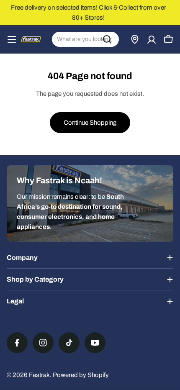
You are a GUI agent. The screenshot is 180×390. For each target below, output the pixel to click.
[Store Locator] (135, 39)
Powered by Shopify (81, 375)
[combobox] (85, 39)
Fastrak (39, 375)
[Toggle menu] (12, 39)
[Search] (107, 39)
